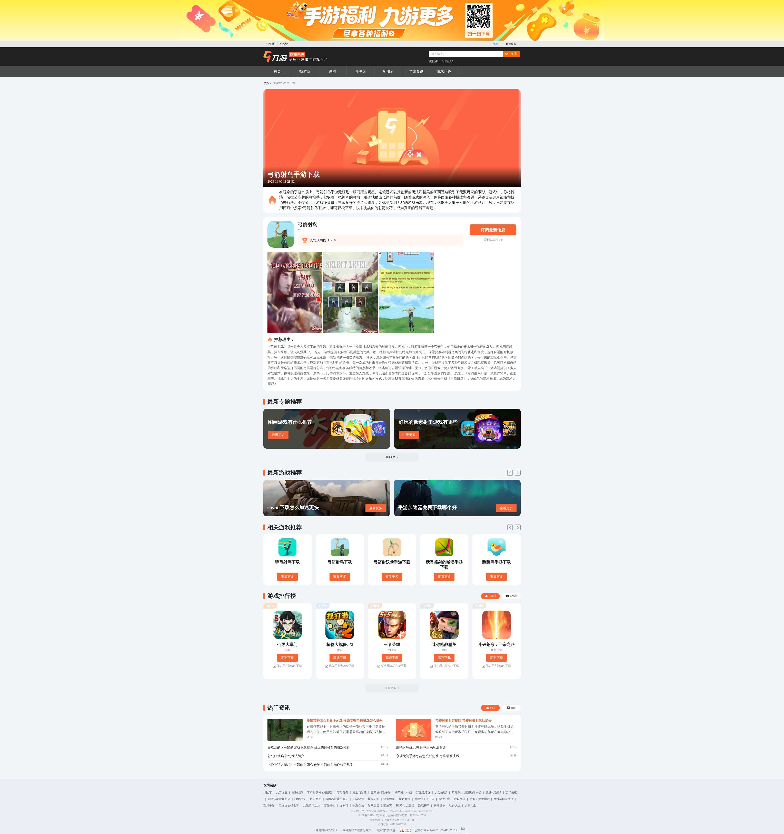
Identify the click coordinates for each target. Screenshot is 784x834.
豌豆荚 (387, 805)
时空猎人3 (447, 61)
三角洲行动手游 (381, 792)
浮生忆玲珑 (423, 792)
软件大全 (455, 805)
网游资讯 (416, 71)
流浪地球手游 (472, 792)
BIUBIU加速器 (405, 805)
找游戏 (305, 71)
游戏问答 (444, 71)
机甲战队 (300, 799)
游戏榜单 (424, 805)
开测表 (360, 71)
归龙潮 (456, 792)
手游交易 (358, 805)
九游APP (284, 43)
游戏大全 (470, 805)
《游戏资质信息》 (386, 830)
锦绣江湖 (444, 799)
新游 (332, 71)
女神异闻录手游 (504, 799)
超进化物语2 (493, 792)
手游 (266, 83)
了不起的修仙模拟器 (320, 792)
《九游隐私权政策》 (326, 830)
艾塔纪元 (358, 799)
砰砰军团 (315, 799)
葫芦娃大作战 (403, 792)
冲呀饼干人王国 (424, 799)
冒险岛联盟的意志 (336, 799)
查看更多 (278, 435)
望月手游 (269, 805)
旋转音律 (404, 799)
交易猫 (344, 805)
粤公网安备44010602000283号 (438, 830)
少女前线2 (441, 792)
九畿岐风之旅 (311, 805)
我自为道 (460, 799)
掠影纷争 (389, 799)
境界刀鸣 (373, 799)
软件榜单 (439, 805)
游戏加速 (373, 805)
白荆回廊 (297, 792)
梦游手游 (330, 805)
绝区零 (267, 792)
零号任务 (342, 792)
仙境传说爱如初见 (278, 799)
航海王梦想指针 (480, 799)
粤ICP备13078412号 (368, 815)
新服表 (388, 71)
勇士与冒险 (359, 792)
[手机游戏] (295, 57)
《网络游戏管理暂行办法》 (357, 830)
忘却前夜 (511, 792)
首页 (277, 71)
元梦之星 (281, 792)
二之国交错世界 (289, 805)
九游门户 (270, 43)
